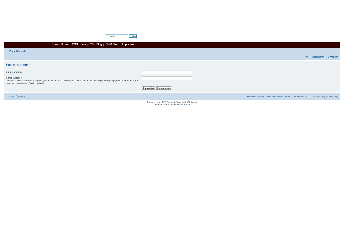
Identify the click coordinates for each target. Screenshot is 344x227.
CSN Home (79, 44)
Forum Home (60, 44)
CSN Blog (96, 44)
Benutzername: (14, 72)
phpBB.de (186, 104)
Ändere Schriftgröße (335, 50)
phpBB (162, 102)
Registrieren (318, 57)
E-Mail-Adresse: (14, 78)
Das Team (252, 96)
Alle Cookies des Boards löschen (275, 96)
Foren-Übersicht (17, 51)
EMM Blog (112, 44)
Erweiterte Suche (128, 39)
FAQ (306, 57)
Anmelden (333, 57)
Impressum (129, 44)
